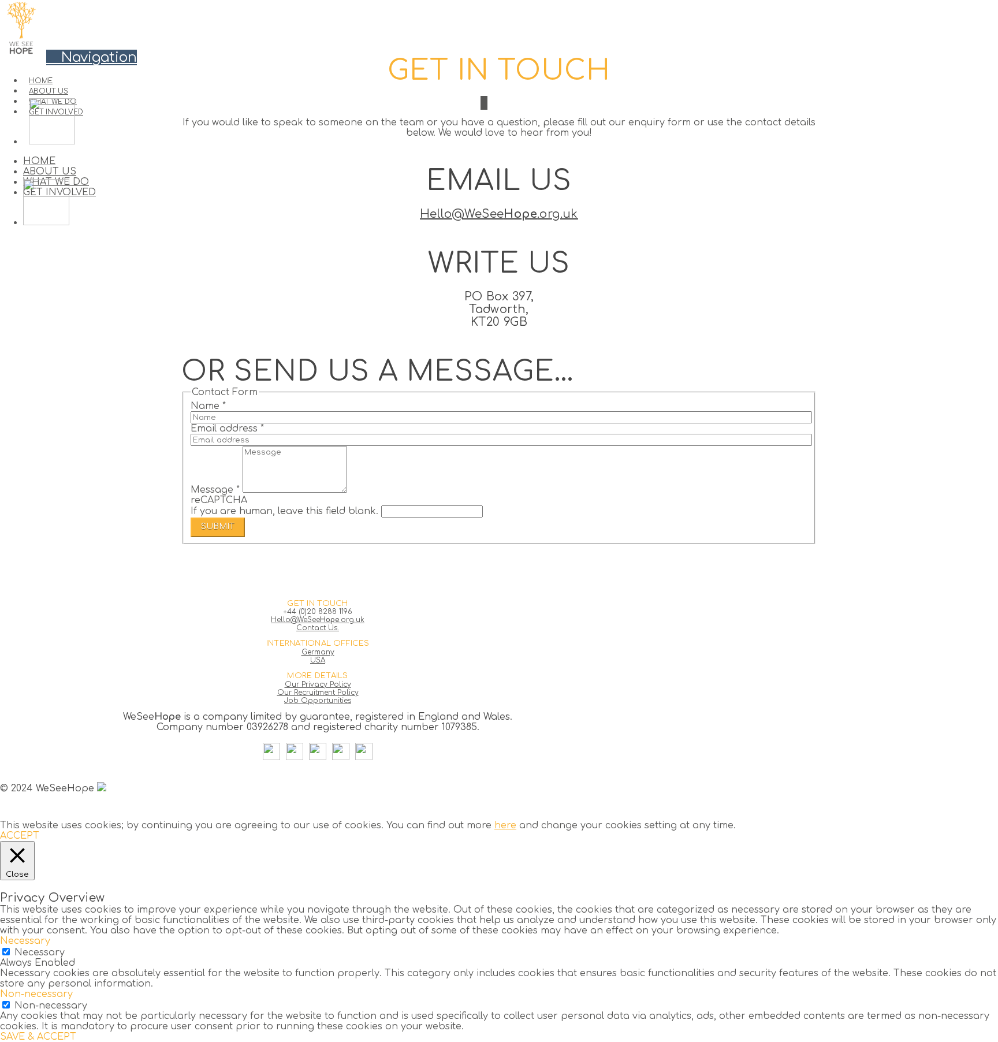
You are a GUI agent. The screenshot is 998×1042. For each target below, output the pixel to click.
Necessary (39, 952)
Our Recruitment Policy (318, 693)
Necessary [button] (25, 941)
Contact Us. (317, 628)
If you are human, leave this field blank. (286, 511)
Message (215, 490)
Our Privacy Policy (318, 684)
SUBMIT (217, 526)
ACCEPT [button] (19, 836)
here (505, 825)
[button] (91, 57)
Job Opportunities (317, 701)
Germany (317, 652)
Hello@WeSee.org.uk (499, 214)
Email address (227, 428)
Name (208, 406)
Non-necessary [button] (36, 994)
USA (317, 660)
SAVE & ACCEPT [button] (38, 1037)
